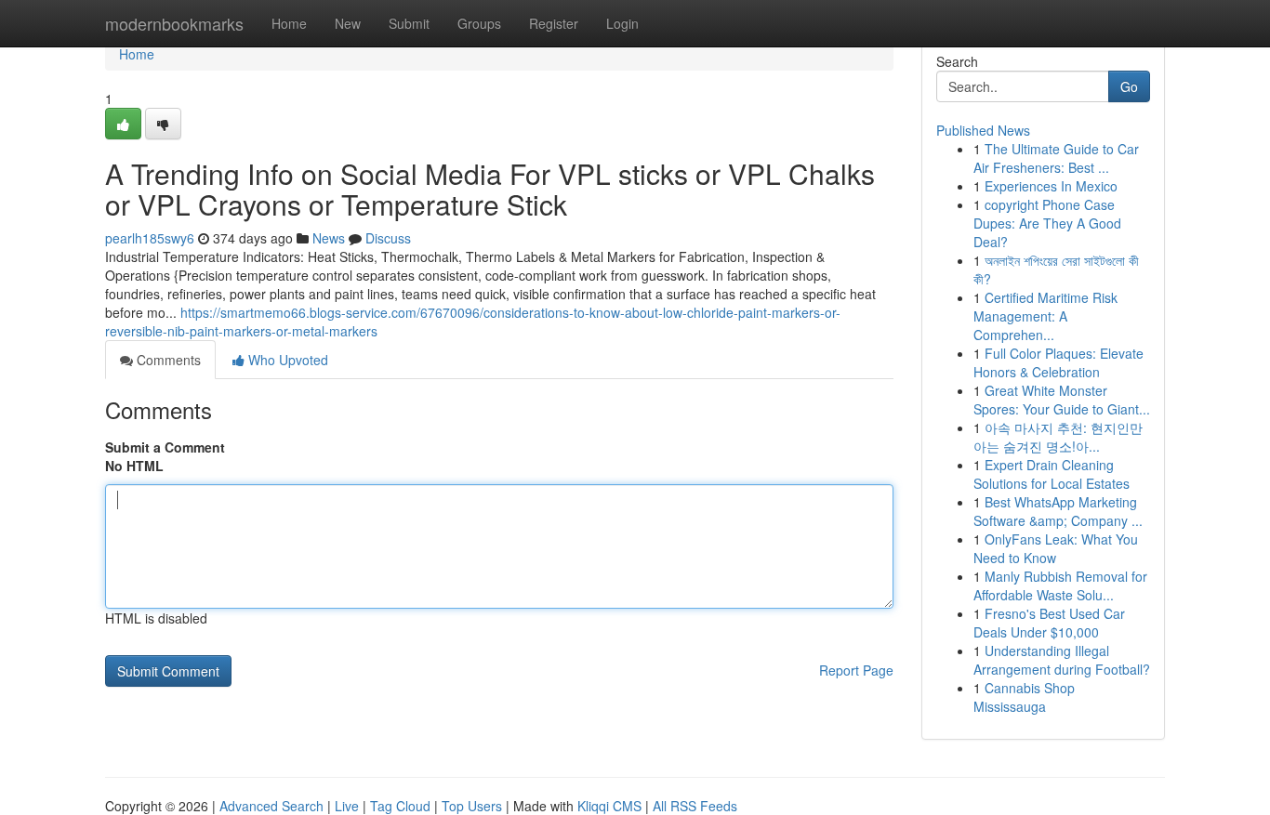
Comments (167, 359)
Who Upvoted (286, 359)
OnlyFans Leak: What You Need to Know (1055, 548)
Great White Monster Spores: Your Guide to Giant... (1061, 399)
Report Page (856, 670)
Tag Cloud (400, 805)
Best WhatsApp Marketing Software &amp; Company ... (1058, 511)
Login (622, 23)
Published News (983, 130)
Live (347, 805)
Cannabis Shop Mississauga (1024, 697)
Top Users (472, 805)
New (348, 23)
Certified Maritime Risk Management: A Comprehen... (1045, 316)
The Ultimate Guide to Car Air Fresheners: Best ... (1056, 158)
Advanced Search (271, 805)
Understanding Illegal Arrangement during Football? (1061, 659)
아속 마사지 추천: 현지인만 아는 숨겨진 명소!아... (1058, 436)
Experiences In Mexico (1051, 186)
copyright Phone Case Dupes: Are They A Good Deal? (1047, 223)
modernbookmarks (174, 23)
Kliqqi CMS (609, 805)
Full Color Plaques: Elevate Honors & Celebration (1058, 362)
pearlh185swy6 (149, 238)
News (328, 238)
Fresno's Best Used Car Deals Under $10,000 (1049, 622)
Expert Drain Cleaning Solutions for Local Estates (1051, 474)
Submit (409, 23)
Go (1129, 86)
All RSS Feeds (695, 805)
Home (289, 23)
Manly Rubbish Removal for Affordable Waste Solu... (1060, 585)
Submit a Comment (165, 447)
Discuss (388, 238)
